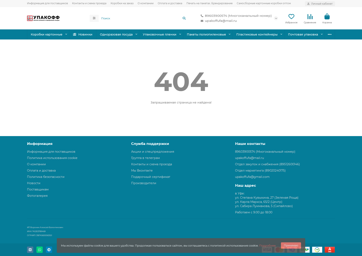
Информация (40, 144)
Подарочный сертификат (150, 177)
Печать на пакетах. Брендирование (209, 3)
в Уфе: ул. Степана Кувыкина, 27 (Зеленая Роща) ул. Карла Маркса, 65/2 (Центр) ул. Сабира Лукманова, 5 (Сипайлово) (267, 200)
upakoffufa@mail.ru (221, 21)
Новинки (85, 34)
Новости (33, 183)
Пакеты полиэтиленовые (206, 34)
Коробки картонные (46, 34)
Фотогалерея (37, 196)
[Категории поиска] (94, 18)
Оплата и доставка (170, 3)
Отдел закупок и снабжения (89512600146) (267, 164)
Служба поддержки (150, 144)
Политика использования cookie (52, 158)
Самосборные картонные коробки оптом (264, 3)
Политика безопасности (46, 177)
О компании (146, 3)
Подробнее (267, 245)
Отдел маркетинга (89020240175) (260, 170)
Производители (143, 183)
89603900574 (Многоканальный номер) (238, 16)
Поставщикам (38, 189)
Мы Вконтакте (142, 170)
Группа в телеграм (145, 158)
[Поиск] (184, 18)
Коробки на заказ (122, 3)
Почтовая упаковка (303, 34)
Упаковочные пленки (159, 34)
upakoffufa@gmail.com (252, 177)
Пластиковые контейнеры (257, 34)
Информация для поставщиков (47, 3)
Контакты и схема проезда (89, 3)
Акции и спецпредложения (152, 152)
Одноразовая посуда (116, 34)
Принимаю (291, 245)
